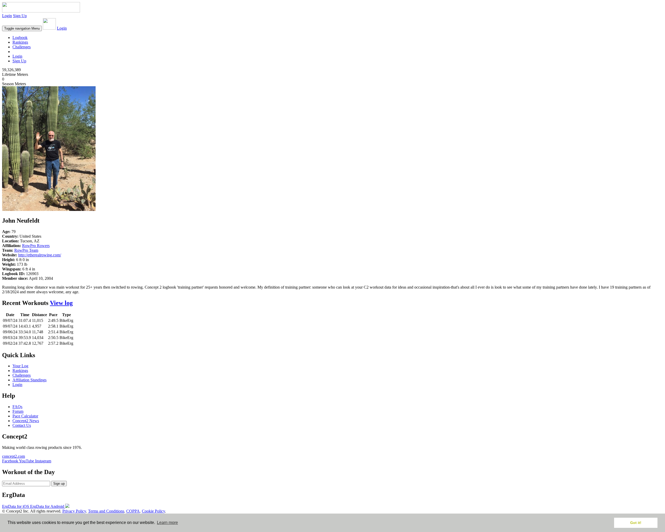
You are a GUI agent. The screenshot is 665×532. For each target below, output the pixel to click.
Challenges (21, 47)
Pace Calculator (25, 416)
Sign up (59, 484)
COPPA (133, 511)
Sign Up (20, 16)
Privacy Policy (74, 511)
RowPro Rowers (36, 245)
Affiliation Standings (29, 380)
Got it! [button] (635, 523)
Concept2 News (25, 420)
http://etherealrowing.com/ (39, 255)
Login (7, 16)
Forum (17, 411)
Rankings (20, 42)
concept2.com (13, 456)
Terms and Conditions (106, 511)
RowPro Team (26, 250)
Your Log (20, 366)
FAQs (17, 406)
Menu (22, 28)
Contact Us (21, 425)
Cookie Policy (153, 511)
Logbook (20, 37)
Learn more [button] (167, 522)
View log (61, 303)
